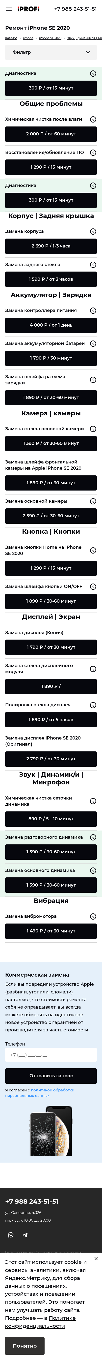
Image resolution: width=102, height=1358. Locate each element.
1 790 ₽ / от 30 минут (51, 647)
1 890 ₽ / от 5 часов (51, 719)
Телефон (15, 1044)
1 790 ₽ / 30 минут (51, 358)
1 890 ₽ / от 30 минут (51, 483)
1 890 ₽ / (51, 686)
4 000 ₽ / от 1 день (51, 325)
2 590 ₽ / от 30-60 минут (51, 516)
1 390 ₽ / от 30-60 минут (51, 443)
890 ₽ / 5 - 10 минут (51, 819)
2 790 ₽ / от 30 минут (51, 759)
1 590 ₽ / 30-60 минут (51, 852)
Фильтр (22, 52)
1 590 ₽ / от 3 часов (51, 279)
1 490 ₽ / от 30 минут (51, 931)
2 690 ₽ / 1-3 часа (51, 246)
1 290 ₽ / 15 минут (51, 167)
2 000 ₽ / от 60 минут (51, 134)
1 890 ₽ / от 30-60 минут (51, 397)
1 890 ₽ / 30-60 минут (51, 601)
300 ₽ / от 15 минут (51, 88)
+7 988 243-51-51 (75, 9)
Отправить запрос (51, 1076)
